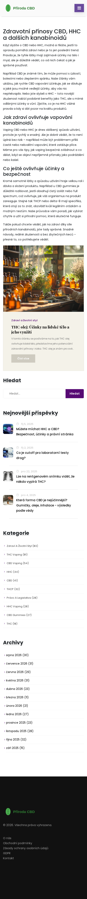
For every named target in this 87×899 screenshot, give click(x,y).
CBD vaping (18, 563)
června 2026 (18, 672)
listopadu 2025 (20, 731)
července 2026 (19, 664)
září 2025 (15, 748)
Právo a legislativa (22, 598)
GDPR (7, 853)
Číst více (23, 358)
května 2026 (18, 680)
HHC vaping (18, 606)
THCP (13, 589)
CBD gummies (19, 615)
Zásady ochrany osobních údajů (25, 848)
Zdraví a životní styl (24, 320)
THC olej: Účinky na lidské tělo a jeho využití (40, 329)
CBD (12, 580)
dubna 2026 (18, 689)
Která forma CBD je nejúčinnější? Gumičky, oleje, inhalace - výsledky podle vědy (43, 505)
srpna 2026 (17, 655)
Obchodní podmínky (17, 843)
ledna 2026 (17, 714)
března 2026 (17, 697)
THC (12, 624)
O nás (7, 838)
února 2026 (17, 706)
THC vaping (17, 554)
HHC (13, 572)
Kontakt (8, 858)
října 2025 (16, 739)
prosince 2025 (19, 723)
